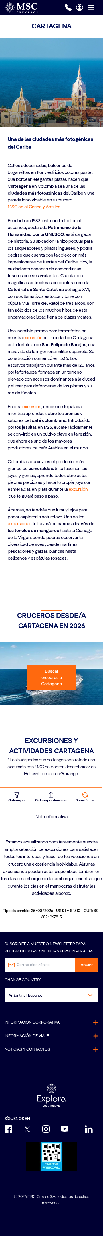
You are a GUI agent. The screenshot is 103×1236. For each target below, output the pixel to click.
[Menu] (95, 7)
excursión (33, 338)
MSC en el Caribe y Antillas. (35, 207)
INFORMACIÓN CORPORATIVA (32, 1022)
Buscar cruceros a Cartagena (51, 677)
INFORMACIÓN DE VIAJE (27, 1036)
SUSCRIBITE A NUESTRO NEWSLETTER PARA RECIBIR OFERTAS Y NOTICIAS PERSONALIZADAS (49, 947)
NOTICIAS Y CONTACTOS (27, 1049)
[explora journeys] (51, 1095)
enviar (87, 965)
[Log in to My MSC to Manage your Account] (79, 7)
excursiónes (20, 524)
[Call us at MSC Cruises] (68, 7)
